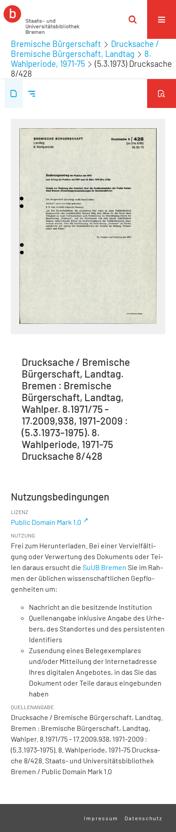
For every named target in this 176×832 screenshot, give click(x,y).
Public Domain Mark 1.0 (46, 522)
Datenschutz (143, 818)
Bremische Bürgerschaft (56, 44)
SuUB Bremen (104, 567)
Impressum (101, 818)
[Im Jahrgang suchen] (161, 93)
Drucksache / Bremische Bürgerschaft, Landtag (85, 49)
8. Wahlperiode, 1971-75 (81, 59)
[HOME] (41, 19)
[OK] (132, 19)
